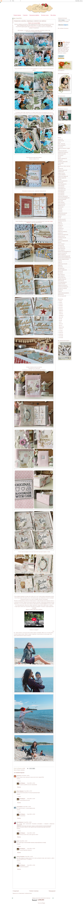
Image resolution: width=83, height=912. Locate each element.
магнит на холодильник (62, 240)
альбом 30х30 (60, 193)
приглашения (60, 268)
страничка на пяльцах (62, 285)
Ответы (19, 796)
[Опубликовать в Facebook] (33, 768)
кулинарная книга (61, 237)
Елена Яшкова (19, 806)
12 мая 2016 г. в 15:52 (27, 806)
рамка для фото (61, 277)
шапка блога (60, 294)
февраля (60, 327)
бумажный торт (60, 205)
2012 (60, 335)
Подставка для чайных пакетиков (64, 166)
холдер (59, 291)
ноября (60, 312)
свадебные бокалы (61, 279)
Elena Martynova (20, 822)
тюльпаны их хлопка (62, 288)
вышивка (59, 210)
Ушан (59, 179)
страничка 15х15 (61, 283)
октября (60, 313)
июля (60, 318)
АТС (58, 142)
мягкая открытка (61, 248)
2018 (60, 305)
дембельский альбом (62, 213)
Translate (66, 21)
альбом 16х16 (60, 185)
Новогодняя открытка (62, 161)
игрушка (59, 223)
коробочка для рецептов (62, 234)
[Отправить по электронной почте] (29, 768)
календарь (60, 225)
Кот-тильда (60, 155)
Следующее (16, 891)
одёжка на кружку (61, 254)
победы (59, 262)
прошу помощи (60, 274)
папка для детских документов (63, 257)
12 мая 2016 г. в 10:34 (31, 798)
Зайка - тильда (60, 143)
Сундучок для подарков (62, 176)
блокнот (59, 200)
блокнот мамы (60, 202)
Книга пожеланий (61, 145)
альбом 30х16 (60, 191)
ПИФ (59, 164)
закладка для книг (61, 220)
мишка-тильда (60, 243)
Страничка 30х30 (61, 174)
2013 (60, 334)
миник (59, 242)
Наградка (59, 160)
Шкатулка (59, 182)
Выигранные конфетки (34, 15)
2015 (60, 330)
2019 (60, 304)
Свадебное (60, 171)
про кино (59, 271)
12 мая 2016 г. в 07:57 (28, 791)
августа (60, 317)
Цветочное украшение (62, 180)
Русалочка (19, 775)
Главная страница (17, 15)
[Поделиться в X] (32, 768)
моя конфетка (60, 246)
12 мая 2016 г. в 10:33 (31, 783)
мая (59, 322)
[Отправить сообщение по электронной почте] (27, 768)
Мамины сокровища (61, 158)
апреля (60, 323)
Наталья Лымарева (20, 856)
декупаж (59, 211)
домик (59, 216)
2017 (60, 307)
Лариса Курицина (20, 791)
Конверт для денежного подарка (64, 148)
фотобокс (59, 289)
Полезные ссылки (45, 15)
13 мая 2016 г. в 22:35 (29, 856)
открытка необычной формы (63, 256)
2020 (60, 302)
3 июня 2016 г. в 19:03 (31, 814)
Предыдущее (52, 891)
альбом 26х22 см (61, 190)
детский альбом (61, 214)
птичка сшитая (60, 276)
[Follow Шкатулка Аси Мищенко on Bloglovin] (63, 25)
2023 (60, 300)
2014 (60, 332)
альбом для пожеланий (62, 196)
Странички (25, 15)
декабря (60, 310)
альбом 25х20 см (61, 188)
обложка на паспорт (61, 253)
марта (60, 325)
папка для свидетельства (62, 259)
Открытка (59, 163)
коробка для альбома (62, 231)
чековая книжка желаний (62, 292)
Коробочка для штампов (62, 152)
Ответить (18, 778)
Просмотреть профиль (62, 52)
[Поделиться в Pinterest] (34, 768)
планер (59, 260)
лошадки (59, 239)
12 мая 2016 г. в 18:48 (27, 822)
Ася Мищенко (22, 783)
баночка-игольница (61, 199)
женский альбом (61, 219)
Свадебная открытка (61, 170)
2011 (60, 337)
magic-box (60, 139)
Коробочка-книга (61, 153)
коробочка (60, 233)
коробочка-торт (60, 236)
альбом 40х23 (60, 194)
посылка (59, 266)
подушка (59, 265)
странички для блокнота (62, 286)
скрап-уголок (60, 280)
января (60, 328)
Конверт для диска (61, 150)
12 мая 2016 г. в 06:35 (25, 775)
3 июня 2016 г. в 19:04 (31, 865)
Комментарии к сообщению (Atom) (25, 893)
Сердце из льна (61, 173)
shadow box (60, 140)
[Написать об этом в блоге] (31, 768)
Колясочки (60, 146)
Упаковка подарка (61, 177)
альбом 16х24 (60, 187)
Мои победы (53, 15)
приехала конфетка (61, 269)
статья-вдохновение (61, 282)
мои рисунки (60, 245)
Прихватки (60, 168)
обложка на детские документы (63, 251)
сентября (60, 315)
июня (60, 320)
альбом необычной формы (63, 197)
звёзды (59, 222)
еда (58, 217)
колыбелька (60, 228)
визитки (59, 208)
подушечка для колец (62, 263)
